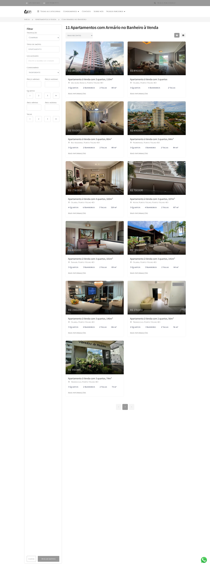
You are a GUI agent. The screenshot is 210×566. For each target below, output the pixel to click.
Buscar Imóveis (49, 559)
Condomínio (33, 67)
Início (27, 19)
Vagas (29, 114)
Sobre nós (98, 11)
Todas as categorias (50, 11)
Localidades (33, 56)
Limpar (31, 559)
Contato (86, 11)
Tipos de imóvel (34, 44)
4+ (56, 95)
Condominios (70, 11)
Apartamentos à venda (45, 19)
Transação (32, 33)
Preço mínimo (33, 79)
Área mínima (32, 102)
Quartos (31, 91)
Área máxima (51, 102)
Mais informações (77, 93)
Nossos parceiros (115, 11)
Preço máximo (51, 79)
